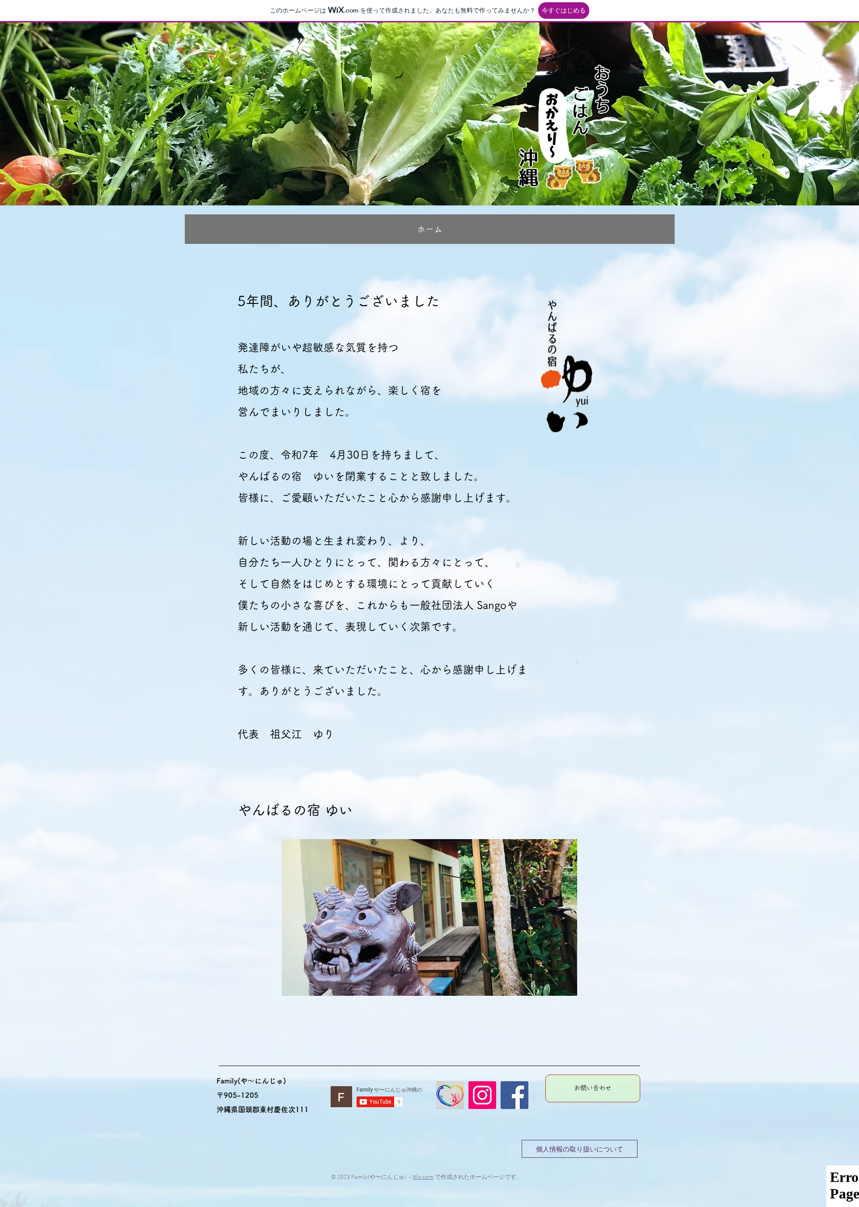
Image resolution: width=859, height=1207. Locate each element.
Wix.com (423, 1177)
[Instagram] (482, 1095)
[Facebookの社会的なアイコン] (514, 1095)
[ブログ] (450, 1095)
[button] (429, 917)
